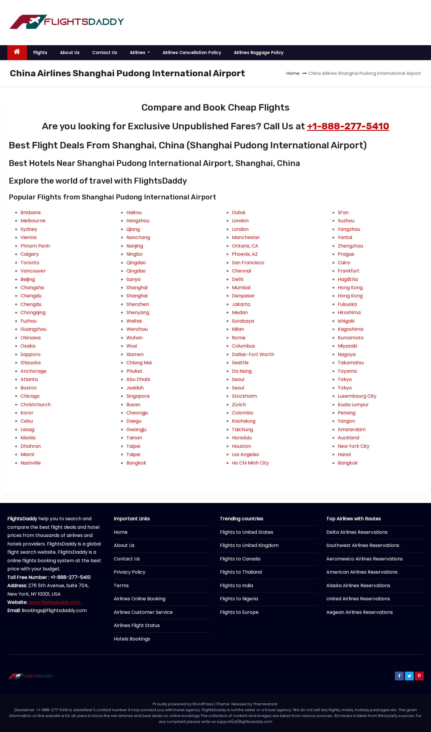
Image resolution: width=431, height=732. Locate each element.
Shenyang (137, 312)
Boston (29, 387)
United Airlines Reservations (358, 598)
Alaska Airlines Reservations (358, 585)
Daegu (133, 421)
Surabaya (243, 321)
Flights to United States (246, 532)
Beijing (28, 279)
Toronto (30, 262)
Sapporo (30, 354)
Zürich (239, 404)
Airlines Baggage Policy (259, 52)
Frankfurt (348, 270)
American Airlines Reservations (362, 572)
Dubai (238, 212)
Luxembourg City (357, 396)
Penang (346, 412)
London (240, 220)
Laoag (27, 429)
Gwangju (136, 429)
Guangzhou (34, 329)
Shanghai (136, 287)
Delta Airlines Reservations (357, 532)
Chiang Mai (139, 362)
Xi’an (343, 212)
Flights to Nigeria (239, 598)
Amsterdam (352, 429)
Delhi (237, 279)
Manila (28, 437)
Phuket (134, 371)
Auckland (348, 437)
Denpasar (243, 295)
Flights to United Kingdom (249, 545)
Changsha (32, 287)
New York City (353, 446)
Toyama (347, 371)
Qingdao (136, 262)
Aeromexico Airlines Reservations (364, 558)
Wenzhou (137, 329)
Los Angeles (245, 454)
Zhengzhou (350, 246)
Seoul (238, 379)
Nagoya (346, 354)
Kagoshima (350, 329)
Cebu (27, 421)
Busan (133, 404)
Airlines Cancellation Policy (192, 52)
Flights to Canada (240, 558)
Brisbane (31, 212)
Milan (238, 329)
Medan (240, 312)
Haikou (134, 212)
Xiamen (135, 354)
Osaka (28, 346)
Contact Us (104, 52)
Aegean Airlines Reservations (359, 612)
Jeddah (135, 387)
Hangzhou (137, 220)
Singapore (138, 396)
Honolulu (242, 437)
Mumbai (241, 287)
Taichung (242, 429)
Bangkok (136, 463)
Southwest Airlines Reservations (362, 545)
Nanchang (138, 237)
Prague (346, 254)
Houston (241, 446)
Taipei (133, 446)
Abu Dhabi (138, 379)
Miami (27, 454)
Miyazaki (347, 346)
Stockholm (244, 396)
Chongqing (33, 312)
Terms (121, 585)
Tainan (134, 437)
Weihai (134, 321)
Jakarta (241, 304)
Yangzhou (349, 229)
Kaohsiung (243, 421)
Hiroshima (349, 312)
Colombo (242, 412)
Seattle (240, 362)
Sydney (29, 229)
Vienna (28, 237)
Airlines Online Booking (139, 598)
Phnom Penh (35, 246)
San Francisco (248, 262)
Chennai (241, 270)
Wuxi (131, 346)
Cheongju (137, 412)
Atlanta (29, 379)
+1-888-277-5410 (348, 126)
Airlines (138, 52)
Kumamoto (351, 337)
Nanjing (134, 246)
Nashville (31, 463)
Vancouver (33, 270)
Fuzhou (29, 321)
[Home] (17, 52)
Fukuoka (347, 304)
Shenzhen (137, 304)
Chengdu (31, 295)
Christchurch (36, 404)
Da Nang (242, 371)
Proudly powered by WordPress (183, 704)
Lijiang (133, 229)
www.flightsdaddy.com (54, 602)
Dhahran (31, 446)
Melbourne (33, 220)
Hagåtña (348, 279)
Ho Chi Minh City (250, 463)
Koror (27, 412)
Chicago (30, 396)
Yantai (345, 237)
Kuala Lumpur (353, 404)
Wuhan (134, 337)
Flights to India (236, 585)
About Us (69, 52)
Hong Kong (350, 287)
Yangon (346, 421)
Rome (238, 337)
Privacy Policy (129, 572)
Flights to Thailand (241, 572)
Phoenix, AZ (245, 254)
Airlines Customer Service (143, 612)
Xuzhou (346, 220)
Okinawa (30, 337)
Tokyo (345, 379)
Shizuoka (30, 362)
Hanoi (344, 454)
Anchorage (33, 371)
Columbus (243, 346)
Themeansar (265, 704)
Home (293, 73)
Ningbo (134, 254)
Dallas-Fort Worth (253, 354)
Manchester (246, 237)
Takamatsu (351, 362)
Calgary (30, 254)
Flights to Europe (239, 612)
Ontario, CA (245, 246)
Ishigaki (346, 321)
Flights (40, 52)
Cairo (344, 262)
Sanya (133, 279)
